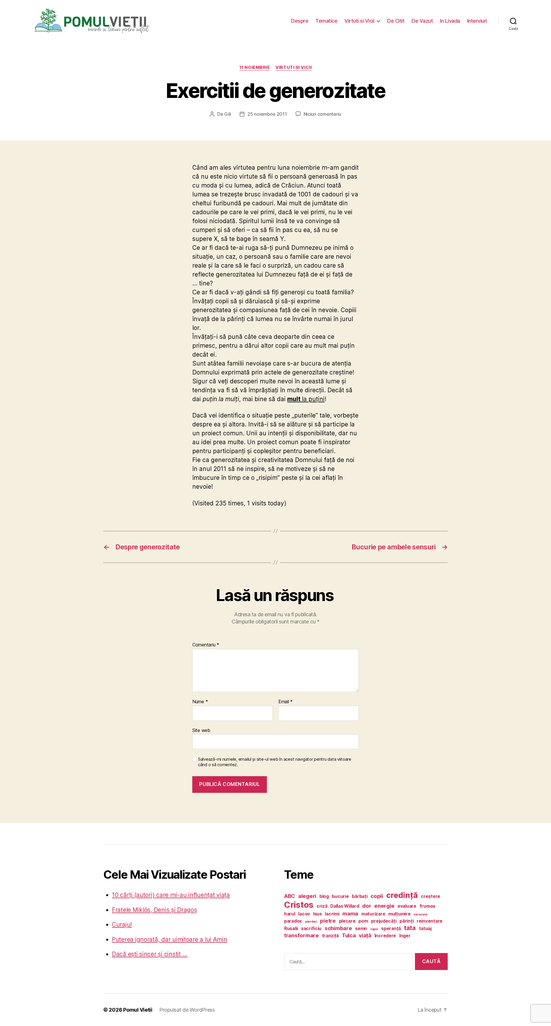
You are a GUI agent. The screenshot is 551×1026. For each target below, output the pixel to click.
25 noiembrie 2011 (267, 114)
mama (350, 913)
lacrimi (332, 914)
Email (285, 701)
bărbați (359, 896)
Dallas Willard (344, 906)
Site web (201, 730)
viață (365, 935)
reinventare (430, 921)
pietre (327, 920)
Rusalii (291, 928)
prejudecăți (383, 921)
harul (289, 914)
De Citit (395, 21)
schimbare (338, 928)
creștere (430, 896)
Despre (299, 21)
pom (363, 921)
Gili (227, 114)
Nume (200, 701)
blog (324, 896)
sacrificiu (311, 928)
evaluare (406, 906)
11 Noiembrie (254, 67)
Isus (317, 914)
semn (361, 928)
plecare (347, 921)
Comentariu (205, 645)
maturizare (373, 914)
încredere (385, 935)
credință (402, 895)
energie (384, 906)
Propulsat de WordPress (187, 1010)
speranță (391, 928)
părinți (406, 921)
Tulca (349, 935)
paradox (293, 921)
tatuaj (425, 928)
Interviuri (477, 21)
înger (405, 935)
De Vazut (422, 21)
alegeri (307, 896)
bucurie (340, 896)
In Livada (450, 21)
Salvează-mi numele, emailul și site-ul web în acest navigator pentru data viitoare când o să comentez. (274, 762)
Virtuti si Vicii (359, 21)
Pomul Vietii (137, 1010)
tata (410, 928)
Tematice (326, 21)
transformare (301, 935)
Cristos (298, 905)
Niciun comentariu (322, 114)
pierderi (311, 921)
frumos (427, 906)
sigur (374, 929)
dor (366, 906)
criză (322, 906)
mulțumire (399, 914)
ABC (289, 896)
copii (376, 896)
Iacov (304, 914)
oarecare (420, 914)
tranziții (330, 935)
